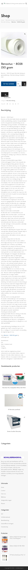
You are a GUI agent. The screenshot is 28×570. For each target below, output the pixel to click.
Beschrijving (6, 110)
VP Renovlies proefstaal (14, 409)
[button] (25, 34)
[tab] (14, 110)
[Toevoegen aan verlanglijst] (19, 84)
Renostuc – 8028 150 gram (10, 335)
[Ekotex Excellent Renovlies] (14, 422)
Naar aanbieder (9, 84)
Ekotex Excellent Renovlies (14, 431)
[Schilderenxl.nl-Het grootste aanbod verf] (14, 3)
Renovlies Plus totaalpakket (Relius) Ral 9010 (14, 387)
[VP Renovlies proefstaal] (14, 400)
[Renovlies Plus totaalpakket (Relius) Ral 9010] (14, 378)
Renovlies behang (10, 100)
